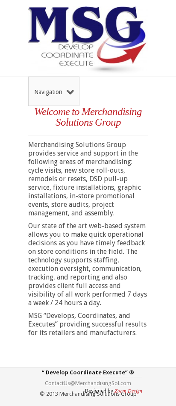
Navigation (48, 91)
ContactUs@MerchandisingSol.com (88, 383)
